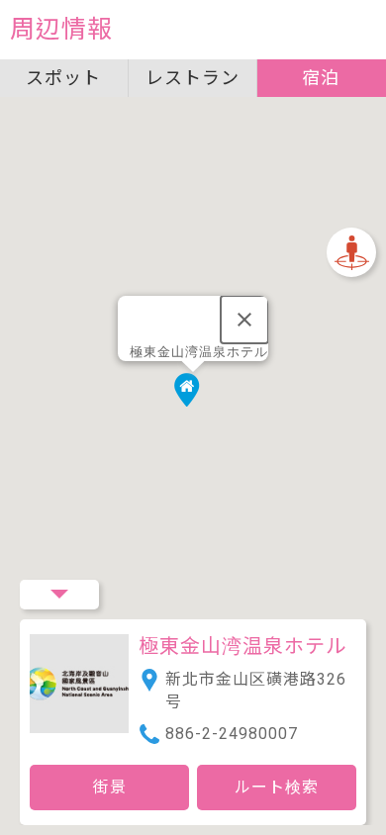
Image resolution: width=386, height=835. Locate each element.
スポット (63, 77)
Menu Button (59, 594)
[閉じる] (244, 319)
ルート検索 (277, 787)
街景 (110, 787)
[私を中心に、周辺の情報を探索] (351, 252)
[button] (193, 394)
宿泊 (320, 77)
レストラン (192, 77)
